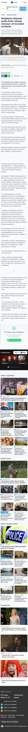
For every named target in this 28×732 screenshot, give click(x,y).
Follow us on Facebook (10, 704)
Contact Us (4, 717)
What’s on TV (5, 697)
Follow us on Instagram (10, 710)
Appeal (16, 697)
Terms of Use (11, 715)
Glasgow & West (12, 15)
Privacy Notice (20, 715)
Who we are (4, 715)
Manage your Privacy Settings (10, 721)
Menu (5, 2)
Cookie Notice (11, 717)
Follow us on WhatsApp (10, 707)
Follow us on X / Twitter (10, 701)
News (3, 15)
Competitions (18, 695)
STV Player (4, 695)
